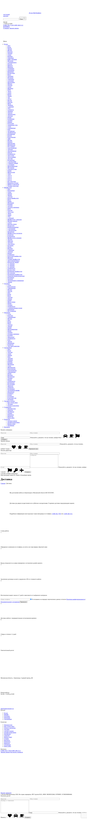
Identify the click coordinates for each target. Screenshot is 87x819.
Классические (11, 137)
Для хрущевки (11, 157)
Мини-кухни (11, 172)
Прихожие (7, 312)
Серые (9, 55)
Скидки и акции (12, 421)
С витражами (11, 228)
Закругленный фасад (13, 260)
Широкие (10, 257)
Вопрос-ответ (11, 424)
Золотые (9, 85)
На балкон (10, 245)
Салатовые (10, 81)
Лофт (9, 138)
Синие (9, 87)
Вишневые (10, 71)
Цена (8, 357)
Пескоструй (10, 225)
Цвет (8, 45)
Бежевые (10, 56)
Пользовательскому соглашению (10, 602)
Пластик (9, 102)
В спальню (10, 396)
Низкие (9, 253)
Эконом (9, 282)
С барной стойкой (12, 163)
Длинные (10, 251)
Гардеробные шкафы (13, 390)
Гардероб (10, 279)
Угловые (9, 120)
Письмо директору (6, 793)
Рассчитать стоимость (16, 752)
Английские (11, 131)
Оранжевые (10, 70)
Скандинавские (12, 148)
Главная (3, 483)
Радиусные (10, 123)
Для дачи (10, 158)
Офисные (10, 241)
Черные (9, 48)
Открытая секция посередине (16, 276)
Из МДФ (10, 335)
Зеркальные (10, 337)
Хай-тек (9, 152)
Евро (8, 129)
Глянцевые (10, 58)
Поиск (21, 19)
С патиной (10, 106)
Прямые (9, 122)
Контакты (7, 427)
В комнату (10, 393)
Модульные (10, 167)
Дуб (8, 97)
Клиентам (7, 419)
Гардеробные (8, 347)
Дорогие (9, 113)
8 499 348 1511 (68, 513)
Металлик (10, 61)
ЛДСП (9, 99)
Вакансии (10, 416)
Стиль (9, 126)
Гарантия (10, 410)
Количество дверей (13, 262)
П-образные (10, 119)
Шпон (9, 103)
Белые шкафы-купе (13, 198)
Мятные (9, 84)
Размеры (9, 361)
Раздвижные (11, 389)
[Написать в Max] (13, 765)
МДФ (9, 90)
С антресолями (11, 161)
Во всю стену (11, 270)
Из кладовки (11, 384)
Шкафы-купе (8, 187)
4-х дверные (11, 267)
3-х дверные (11, 265)
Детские (9, 239)
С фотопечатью (11, 230)
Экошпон (10, 105)
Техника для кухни (13, 186)
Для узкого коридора (13, 346)
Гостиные (7, 283)
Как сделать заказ (12, 402)
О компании (7, 407)
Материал (10, 88)
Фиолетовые (11, 82)
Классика (10, 315)
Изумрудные (11, 73)
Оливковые (10, 68)
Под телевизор (11, 311)
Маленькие (10, 203)
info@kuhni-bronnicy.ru (7, 708)
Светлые (9, 196)
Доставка (10, 404)
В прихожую (11, 236)
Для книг (10, 242)
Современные (11, 128)
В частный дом (11, 398)
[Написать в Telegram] (39, 765)
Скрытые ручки (12, 169)
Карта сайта (10, 418)
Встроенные (11, 160)
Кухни (6, 44)
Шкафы (6, 714)
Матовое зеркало (12, 221)
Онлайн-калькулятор (13, 422)
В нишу (9, 395)
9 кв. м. (9, 180)
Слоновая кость (11, 62)
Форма (9, 117)
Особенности (11, 154)
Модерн (9, 140)
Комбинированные (13, 227)
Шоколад (10, 65)
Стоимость (10, 109)
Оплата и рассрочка (13, 405)
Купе (8, 340)
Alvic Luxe (10, 212)
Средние (9, 206)
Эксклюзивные (11, 151)
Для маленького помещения (15, 280)
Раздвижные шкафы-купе (14, 274)
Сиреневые (10, 79)
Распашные (10, 277)
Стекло (9, 222)
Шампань (10, 67)
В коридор (10, 235)
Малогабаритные (12, 166)
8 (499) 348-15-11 (18, 25)
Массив (9, 100)
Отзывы (9, 413)
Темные (9, 193)
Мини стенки (11, 302)
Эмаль (9, 91)
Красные (10, 52)
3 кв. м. (9, 175)
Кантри (9, 135)
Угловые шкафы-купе (13, 259)
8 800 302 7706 (56, 513)
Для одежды (11, 244)
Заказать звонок (5, 752)
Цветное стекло (12, 224)
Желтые (9, 50)
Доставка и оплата (9, 401)
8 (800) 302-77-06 (8, 25)
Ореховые (10, 76)
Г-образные (10, 250)
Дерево (9, 96)
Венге (9, 74)
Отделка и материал (13, 207)
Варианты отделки (12, 183)
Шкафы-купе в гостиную (14, 233)
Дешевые (10, 111)
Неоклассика (11, 143)
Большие (10, 204)
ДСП (8, 108)
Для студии (10, 155)
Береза (9, 94)
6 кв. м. (9, 178)
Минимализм (11, 145)
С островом (10, 164)
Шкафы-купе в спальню (14, 238)
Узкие (9, 174)
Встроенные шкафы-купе (14, 271)
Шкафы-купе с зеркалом (14, 219)
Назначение (10, 231)
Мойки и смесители (13, 184)
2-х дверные (11, 264)
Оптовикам (10, 425)
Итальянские (11, 134)
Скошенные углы (12, 125)
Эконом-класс (11, 114)
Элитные (10, 116)
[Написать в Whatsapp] (65, 765)
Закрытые (10, 386)
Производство (11, 408)
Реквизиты (10, 415)
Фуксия (9, 64)
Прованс (9, 142)
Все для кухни (11, 181)
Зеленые (9, 53)
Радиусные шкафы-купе (14, 256)
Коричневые (11, 190)
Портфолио (10, 411)
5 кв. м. (9, 177)
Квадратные (11, 376)
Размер (9, 170)
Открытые (10, 387)
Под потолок (11, 273)
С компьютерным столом (14, 308)
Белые (9, 47)
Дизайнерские (11, 132)
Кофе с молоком (12, 59)
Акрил (9, 93)
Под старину (11, 146)
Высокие (10, 248)
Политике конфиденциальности (75, 599)
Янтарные (10, 77)
